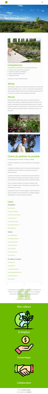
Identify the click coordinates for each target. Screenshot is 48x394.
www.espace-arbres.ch (13, 238)
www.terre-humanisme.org (14, 215)
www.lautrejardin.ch (12, 252)
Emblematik (29, 392)
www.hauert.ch (11, 262)
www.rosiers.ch (11, 255)
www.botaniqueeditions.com (14, 272)
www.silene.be (11, 265)
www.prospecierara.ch (13, 221)
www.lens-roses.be (12, 245)
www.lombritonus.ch (13, 275)
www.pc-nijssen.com (13, 242)
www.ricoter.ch (11, 279)
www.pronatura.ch (12, 218)
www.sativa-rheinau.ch (13, 269)
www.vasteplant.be (12, 235)
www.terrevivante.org (13, 211)
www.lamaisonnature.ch (13, 225)
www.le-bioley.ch (12, 248)
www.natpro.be (11, 208)
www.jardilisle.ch (12, 228)
